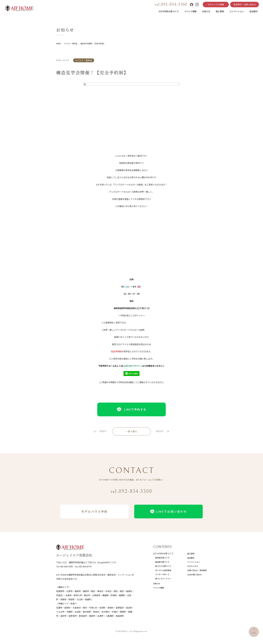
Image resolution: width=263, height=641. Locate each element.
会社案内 (253, 11)
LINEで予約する (135, 409)
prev (102, 431)
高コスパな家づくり (163, 566)
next (160, 431)
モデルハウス (192, 566)
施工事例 (220, 11)
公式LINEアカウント (132, 365)
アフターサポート (162, 574)
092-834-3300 (66, 566)
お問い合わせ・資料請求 (197, 570)
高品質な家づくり (162, 562)
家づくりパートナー (163, 578)
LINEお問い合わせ (194, 574)
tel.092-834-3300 (171, 4)
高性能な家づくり (162, 557)
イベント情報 (190, 11)
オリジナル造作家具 (163, 570)
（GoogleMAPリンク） (107, 562)
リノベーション (236, 11)
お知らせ (206, 11)
